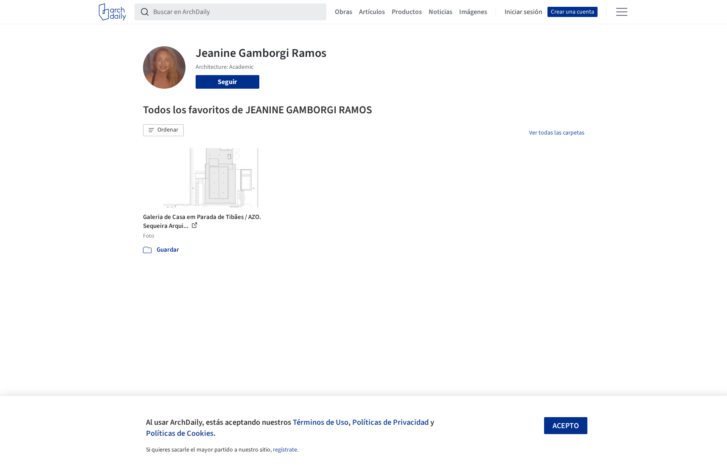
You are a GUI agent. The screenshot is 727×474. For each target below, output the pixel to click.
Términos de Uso (320, 422)
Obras (343, 12)
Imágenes (473, 12)
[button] (163, 130)
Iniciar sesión (523, 12)
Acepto (566, 426)
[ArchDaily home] (112, 11)
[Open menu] (622, 12)
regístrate (285, 450)
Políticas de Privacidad (390, 422)
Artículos (372, 12)
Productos (407, 12)
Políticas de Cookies (179, 433)
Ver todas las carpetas (556, 133)
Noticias (440, 12)
